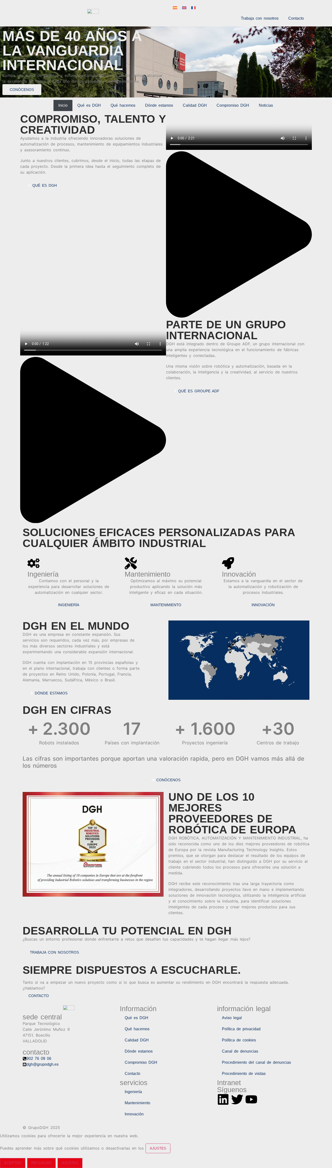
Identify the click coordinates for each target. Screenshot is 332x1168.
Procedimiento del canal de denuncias (256, 1062)
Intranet (229, 1083)
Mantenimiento (137, 1103)
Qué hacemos (123, 105)
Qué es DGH (89, 105)
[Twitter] (237, 1099)
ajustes (158, 1148)
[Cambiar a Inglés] (184, 7)
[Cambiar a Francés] (193, 7)
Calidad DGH (195, 105)
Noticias (266, 105)
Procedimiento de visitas (244, 1073)
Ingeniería (133, 1092)
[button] (239, 235)
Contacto (296, 18)
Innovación (134, 1114)
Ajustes (70, 1163)
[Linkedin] (223, 1099)
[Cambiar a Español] (175, 7)
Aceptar (12, 1163)
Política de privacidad (241, 1029)
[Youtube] (251, 1099)
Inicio (63, 105)
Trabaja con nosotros (260, 18)
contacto (38, 996)
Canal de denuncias (240, 1051)
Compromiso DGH (233, 105)
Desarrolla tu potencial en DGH (127, 931)
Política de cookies (239, 1040)
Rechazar (41, 1163)
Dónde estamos (159, 105)
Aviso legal (232, 1018)
